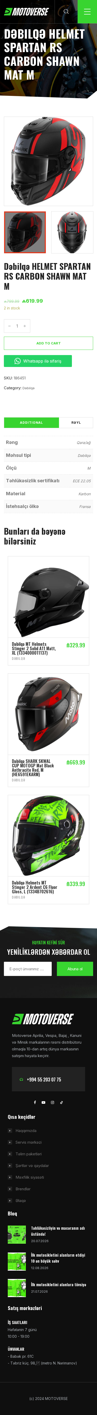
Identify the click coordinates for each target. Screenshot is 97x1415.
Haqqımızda (26, 1130)
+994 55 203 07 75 (44, 1079)
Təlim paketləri (29, 1153)
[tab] (31, 423)
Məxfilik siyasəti (30, 1177)
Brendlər (23, 1188)
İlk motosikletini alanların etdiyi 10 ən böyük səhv (58, 1258)
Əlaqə (21, 1200)
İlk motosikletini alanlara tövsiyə (58, 1284)
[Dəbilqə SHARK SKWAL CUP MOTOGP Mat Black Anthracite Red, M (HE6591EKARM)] (48, 713)
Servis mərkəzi (29, 1142)
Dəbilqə (29, 388)
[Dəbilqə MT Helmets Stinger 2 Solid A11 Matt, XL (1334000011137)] (48, 596)
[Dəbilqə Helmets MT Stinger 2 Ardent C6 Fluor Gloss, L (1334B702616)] (48, 835)
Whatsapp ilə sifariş (42, 361)
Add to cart (48, 343)
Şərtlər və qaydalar (32, 1165)
